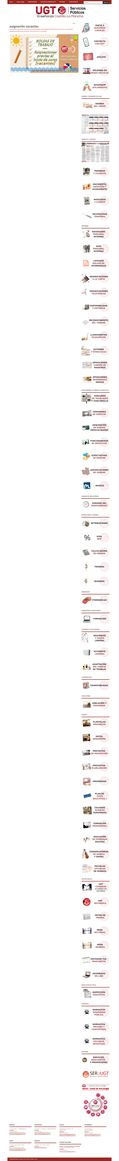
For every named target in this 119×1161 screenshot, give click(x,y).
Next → (74, 23)
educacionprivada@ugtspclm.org (17, 1134)
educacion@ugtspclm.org (40, 1147)
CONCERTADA (73, 2)
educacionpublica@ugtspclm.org (17, 1133)
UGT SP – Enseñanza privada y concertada (70, 1146)
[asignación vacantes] (43, 72)
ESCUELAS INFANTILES (48, 2)
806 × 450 (23, 29)
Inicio (11, 2)
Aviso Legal (20, 2)
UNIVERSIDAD (32, 2)
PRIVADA (62, 2)
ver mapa (11, 1130)
